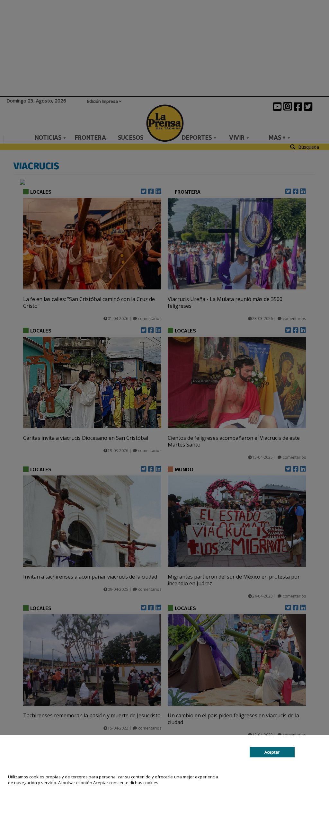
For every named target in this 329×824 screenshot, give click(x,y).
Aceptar (272, 752)
